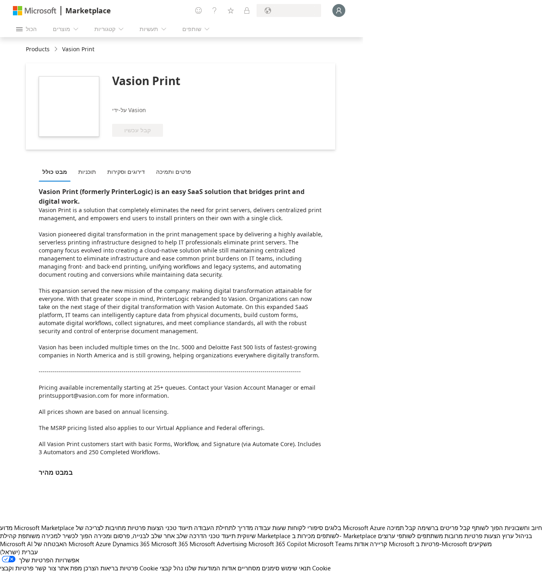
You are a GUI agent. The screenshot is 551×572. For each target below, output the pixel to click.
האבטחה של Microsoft (64, 544)
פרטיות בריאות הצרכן (110, 568)
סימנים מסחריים (259, 568)
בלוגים (333, 528)
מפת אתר (70, 568)
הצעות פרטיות (145, 528)
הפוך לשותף (487, 528)
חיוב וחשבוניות (523, 528)
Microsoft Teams (330, 544)
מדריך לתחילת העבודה (223, 528)
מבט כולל (54, 171)
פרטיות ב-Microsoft (441, 544)
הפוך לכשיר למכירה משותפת (55, 536)
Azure (103, 544)
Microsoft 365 (169, 544)
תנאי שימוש (296, 568)
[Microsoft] (34, 10)
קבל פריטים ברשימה (443, 528)
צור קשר (45, 568)
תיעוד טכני (178, 528)
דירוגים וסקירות (126, 171)
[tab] (57, 171)
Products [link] (38, 49)
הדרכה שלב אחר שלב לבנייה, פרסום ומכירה (150, 536)
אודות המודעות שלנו (210, 568)
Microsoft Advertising (218, 544)
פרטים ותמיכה (173, 171)
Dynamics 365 (131, 544)
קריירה (378, 544)
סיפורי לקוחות (305, 528)
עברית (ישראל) (19, 552)
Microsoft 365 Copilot (277, 544)
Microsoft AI (16, 544)
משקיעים (480, 544)
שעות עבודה (270, 528)
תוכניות (87, 171)
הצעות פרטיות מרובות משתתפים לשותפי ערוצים (439, 536)
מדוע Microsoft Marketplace (37, 528)
